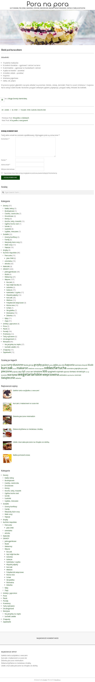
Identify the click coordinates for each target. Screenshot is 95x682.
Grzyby (5, 250)
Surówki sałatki (10, 347)
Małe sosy (8, 245)
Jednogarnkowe (10, 272)
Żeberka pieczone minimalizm (12, 660)
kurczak (7, 368)
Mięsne (7, 279)
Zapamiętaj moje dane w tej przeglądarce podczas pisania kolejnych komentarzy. (30, 173)
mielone (31, 368)
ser (31, 371)
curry (9, 364)
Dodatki (6, 234)
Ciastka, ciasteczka (12, 213)
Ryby (16, 110)
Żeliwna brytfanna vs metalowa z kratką (16, 663)
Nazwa (4, 160)
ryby (29, 110)
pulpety (14, 372)
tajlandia (66, 372)
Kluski (7, 274)
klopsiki (84, 365)
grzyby (38, 364)
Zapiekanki (7, 352)
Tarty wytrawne (9, 336)
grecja (30, 365)
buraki (3, 365)
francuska (8, 255)
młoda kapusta (39, 368)
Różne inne (10, 305)
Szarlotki (8, 229)
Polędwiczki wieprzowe (15, 303)
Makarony (8, 277)
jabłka (51, 365)
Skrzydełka (10, 310)
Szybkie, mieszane (11, 231)
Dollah (45, 680)
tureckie (4, 375)
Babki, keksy (9, 208)
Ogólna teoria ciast (12, 224)
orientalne (70, 368)
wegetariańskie (30, 374)
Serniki (7, 226)
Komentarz (5, 139)
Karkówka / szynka (13, 292)
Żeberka (9, 315)
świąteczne (41, 110)
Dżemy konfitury (11, 237)
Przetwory (7, 334)
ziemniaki (77, 375)
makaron (22, 368)
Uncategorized (8, 339)
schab (28, 372)
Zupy (6, 321)
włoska (7, 263)
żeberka (18, 378)
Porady (5, 331)
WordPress (57, 680)
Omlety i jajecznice (10, 324)
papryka (77, 368)
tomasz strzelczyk (77, 371)
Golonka (9, 287)
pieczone (6, 371)
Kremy (7, 219)
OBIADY (6, 269)
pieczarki (84, 368)
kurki (14, 368)
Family (7, 240)
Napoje (7, 247)
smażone (38, 371)
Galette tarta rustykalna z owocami (14, 655)
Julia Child (9, 258)
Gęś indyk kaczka (12, 285)
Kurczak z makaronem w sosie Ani (14, 658)
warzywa (12, 374)
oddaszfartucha (55, 368)
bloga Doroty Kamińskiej (17, 98)
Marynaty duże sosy (12, 242)
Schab (8, 308)
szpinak (59, 371)
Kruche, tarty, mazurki (13, 221)
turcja (87, 372)
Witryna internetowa (7, 169)
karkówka (78, 365)
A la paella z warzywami (19, 120)
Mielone (9, 300)
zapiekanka (70, 375)
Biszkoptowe (9, 211)
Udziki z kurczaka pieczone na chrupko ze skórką (19, 666)
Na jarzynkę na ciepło (13, 344)
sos (45, 371)
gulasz (45, 364)
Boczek (9, 282)
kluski (90, 365)
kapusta (69, 364)
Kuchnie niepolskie (10, 253)
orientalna (8, 261)
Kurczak (9, 297)
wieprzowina (50, 374)
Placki (5, 329)
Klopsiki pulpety (12, 295)
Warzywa (6, 341)
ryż (23, 371)
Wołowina (10, 313)
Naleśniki (6, 266)
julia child (61, 365)
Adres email (5, 165)
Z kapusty (6, 350)
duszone (18, 364)
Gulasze (9, 290)
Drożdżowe (9, 216)
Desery (5, 206)
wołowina (63, 375)
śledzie (33, 110)
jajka (55, 365)
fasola (25, 365)
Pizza (5, 326)
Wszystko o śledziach (21, 118)
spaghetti (52, 371)
